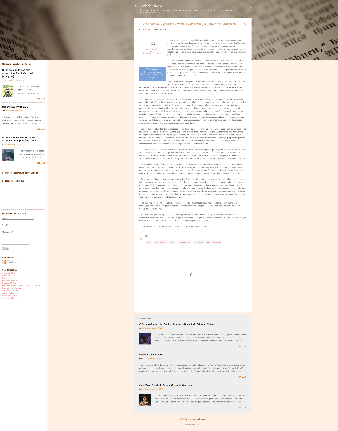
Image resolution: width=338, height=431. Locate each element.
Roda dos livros (9, 295)
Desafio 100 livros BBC (152, 354)
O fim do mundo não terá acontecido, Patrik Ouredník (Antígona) (18, 73)
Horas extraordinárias (12, 288)
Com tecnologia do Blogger (194, 419)
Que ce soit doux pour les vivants (207, 242)
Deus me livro (8, 275)
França (148, 242)
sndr (199, 424)
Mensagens (11, 261)
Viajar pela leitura (10, 298)
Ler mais (242, 347)
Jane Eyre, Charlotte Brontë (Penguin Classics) (166, 385)
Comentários (11, 263)
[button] (244, 24)
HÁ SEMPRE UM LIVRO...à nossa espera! (21, 285)
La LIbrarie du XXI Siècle (164, 242)
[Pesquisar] (250, 7)
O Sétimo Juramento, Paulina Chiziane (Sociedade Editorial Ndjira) (176, 324)
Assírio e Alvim (9, 273)
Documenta (7, 278)
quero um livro (8, 293)
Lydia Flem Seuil (184, 242)
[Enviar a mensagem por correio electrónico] (146, 237)
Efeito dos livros (9, 280)
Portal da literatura (10, 290)
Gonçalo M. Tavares (11, 283)
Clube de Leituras (151, 6)
